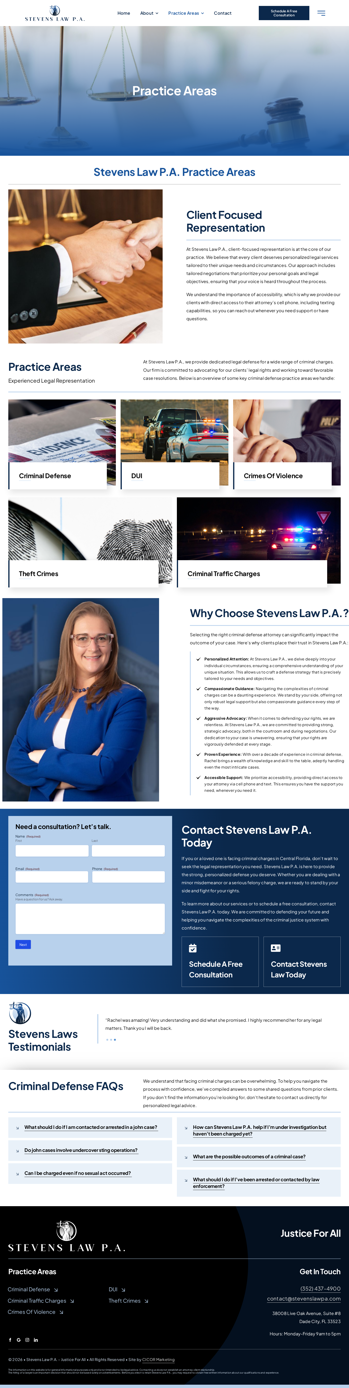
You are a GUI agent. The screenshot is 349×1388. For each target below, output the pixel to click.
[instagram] (27, 1340)
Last (95, 841)
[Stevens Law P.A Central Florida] (66, 1222)
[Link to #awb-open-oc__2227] (321, 13)
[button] (107, 1044)
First (18, 841)
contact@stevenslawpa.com (304, 1298)
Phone (105, 868)
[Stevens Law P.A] (55, 7)
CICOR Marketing (158, 1359)
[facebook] (10, 1340)
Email (27, 868)
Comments (32, 895)
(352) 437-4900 (321, 1288)
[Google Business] (18, 1340)
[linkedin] (36, 1340)
